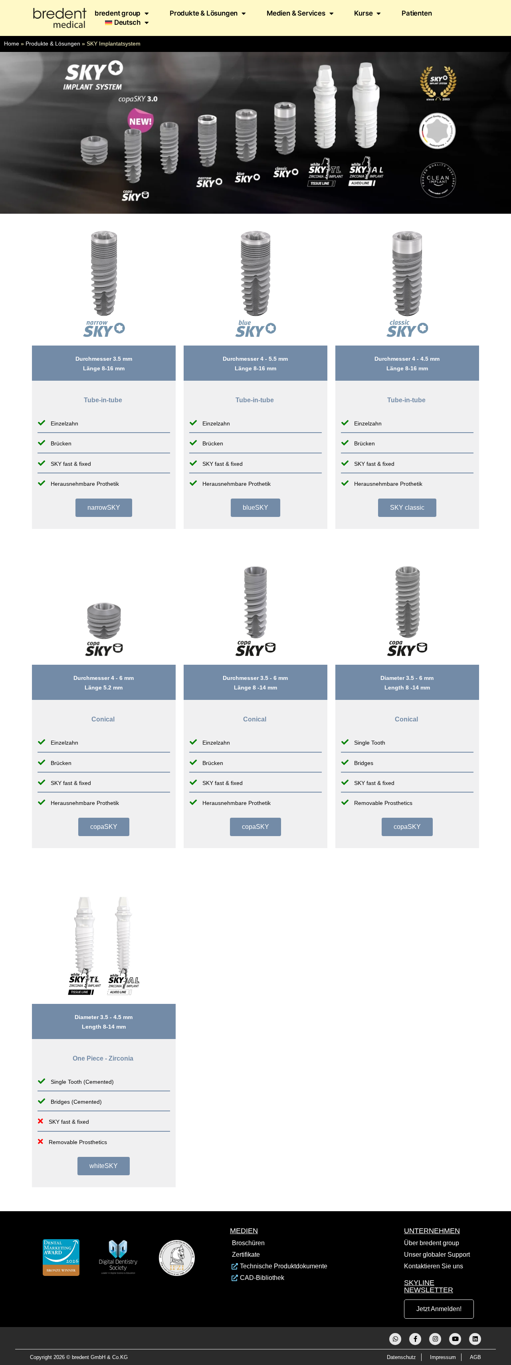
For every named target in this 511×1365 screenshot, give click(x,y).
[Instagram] (435, 1339)
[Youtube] (455, 1339)
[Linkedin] (475, 1339)
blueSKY (255, 507)
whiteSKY (103, 1165)
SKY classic (407, 507)
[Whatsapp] (395, 1339)
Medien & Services (296, 13)
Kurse (363, 13)
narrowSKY (103, 507)
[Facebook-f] (415, 1339)
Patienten (417, 13)
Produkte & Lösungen (204, 13)
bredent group (118, 13)
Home (11, 44)
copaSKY (103, 826)
